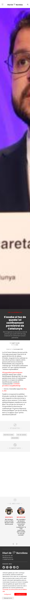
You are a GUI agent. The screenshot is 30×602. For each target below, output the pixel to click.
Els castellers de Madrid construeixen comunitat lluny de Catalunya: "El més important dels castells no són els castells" (21, 527)
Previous (13, 543)
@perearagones (17, 372)
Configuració (7, 594)
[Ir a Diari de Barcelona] (15, 552)
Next (17, 543)
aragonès (15, 438)
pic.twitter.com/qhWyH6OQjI (11, 386)
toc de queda (21, 434)
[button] (2, 4)
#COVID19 (16, 384)
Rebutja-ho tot (8, 598)
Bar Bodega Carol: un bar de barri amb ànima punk (9, 522)
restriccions (8, 434)
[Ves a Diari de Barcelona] (14, 5)
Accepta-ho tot (20, 594)
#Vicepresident (7, 372)
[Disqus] (15, 474)
